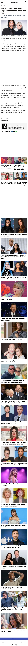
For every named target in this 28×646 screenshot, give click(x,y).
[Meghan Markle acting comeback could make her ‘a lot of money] (14, 621)
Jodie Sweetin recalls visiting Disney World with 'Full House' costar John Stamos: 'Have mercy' (20, 183)
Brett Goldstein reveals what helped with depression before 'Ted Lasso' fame (12, 546)
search (26, 2)
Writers (13, 638)
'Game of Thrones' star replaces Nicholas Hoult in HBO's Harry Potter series (14, 422)
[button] (12, 131)
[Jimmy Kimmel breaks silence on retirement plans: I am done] (14, 309)
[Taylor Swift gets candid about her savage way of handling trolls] (14, 516)
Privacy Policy (18, 638)
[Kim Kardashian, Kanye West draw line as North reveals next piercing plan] (14, 268)
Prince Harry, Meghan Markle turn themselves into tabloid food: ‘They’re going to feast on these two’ (13, 257)
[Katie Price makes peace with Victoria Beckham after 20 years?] (14, 225)
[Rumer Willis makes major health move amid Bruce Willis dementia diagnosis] (14, 351)
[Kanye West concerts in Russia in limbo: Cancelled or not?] (14, 578)
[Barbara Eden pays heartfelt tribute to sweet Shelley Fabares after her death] (14, 495)
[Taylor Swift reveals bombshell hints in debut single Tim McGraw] (14, 289)
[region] (14, 145)
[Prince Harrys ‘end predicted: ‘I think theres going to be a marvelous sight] (14, 330)
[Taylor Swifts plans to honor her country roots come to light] (14, 475)
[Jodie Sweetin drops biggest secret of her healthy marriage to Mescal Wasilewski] (14, 371)
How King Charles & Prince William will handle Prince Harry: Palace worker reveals (13, 402)
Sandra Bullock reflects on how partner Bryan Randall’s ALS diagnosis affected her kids (7, 183)
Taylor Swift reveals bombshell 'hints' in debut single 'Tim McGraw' (7, 167)
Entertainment (4, 5)
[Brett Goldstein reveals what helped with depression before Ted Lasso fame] (14, 537)
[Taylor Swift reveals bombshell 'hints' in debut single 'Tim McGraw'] (7, 160)
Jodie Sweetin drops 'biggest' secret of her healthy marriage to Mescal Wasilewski (19, 167)
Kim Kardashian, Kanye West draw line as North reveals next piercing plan (13, 278)
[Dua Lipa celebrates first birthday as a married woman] (14, 557)
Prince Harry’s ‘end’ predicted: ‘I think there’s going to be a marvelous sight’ (13, 340)
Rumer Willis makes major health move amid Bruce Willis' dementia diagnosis (13, 360)
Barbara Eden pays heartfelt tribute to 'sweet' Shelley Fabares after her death (13, 505)
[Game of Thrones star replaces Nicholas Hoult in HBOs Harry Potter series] (14, 413)
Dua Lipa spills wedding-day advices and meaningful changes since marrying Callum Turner (12, 609)
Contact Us (9, 638)
